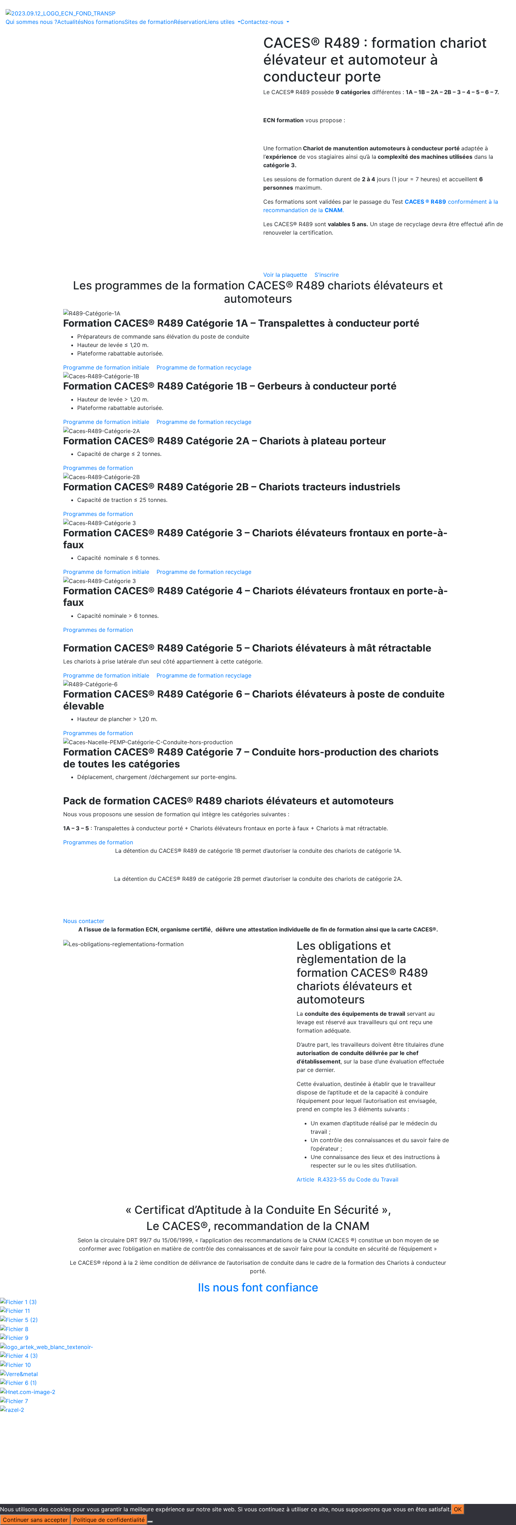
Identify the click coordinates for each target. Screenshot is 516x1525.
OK (458, 1509)
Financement (194, 1425)
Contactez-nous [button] (262, 21)
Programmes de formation (98, 467)
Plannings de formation (274, 1399)
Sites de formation (149, 21)
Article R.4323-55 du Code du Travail (347, 1179)
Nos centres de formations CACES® (197, 1408)
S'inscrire (327, 274)
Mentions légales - (222, 1442)
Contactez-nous (384, 1383)
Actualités (70, 21)
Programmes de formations (280, 1391)
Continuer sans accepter (35, 1519)
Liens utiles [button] (220, 21)
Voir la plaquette (286, 274)
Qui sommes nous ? (31, 21)
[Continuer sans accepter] (150, 1522)
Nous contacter (83, 920)
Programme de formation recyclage (204, 367)
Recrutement (261, 1425)
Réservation (189, 21)
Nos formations (104, 21)
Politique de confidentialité (283, 1442)
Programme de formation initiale (107, 367)
